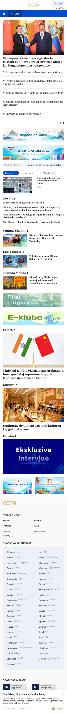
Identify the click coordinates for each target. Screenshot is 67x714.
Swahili (47, 626)
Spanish (47, 621)
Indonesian (20, 647)
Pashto (45, 594)
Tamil (44, 631)
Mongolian (48, 562)
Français (7, 525)
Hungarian (16, 642)
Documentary (40, 530)
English (6, 520)
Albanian (14, 552)
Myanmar (49, 568)
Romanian (48, 599)
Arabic (13, 557)
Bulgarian (16, 573)
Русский (6, 530)
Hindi (12, 637)
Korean (14, 663)
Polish (45, 583)
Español (37, 520)
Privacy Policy (9, 709)
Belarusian (17, 562)
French (14, 610)
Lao (43, 552)
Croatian (15, 583)
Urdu (43, 653)
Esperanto (16, 599)
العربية (36, 525)
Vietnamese (49, 658)
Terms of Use (25, 709)
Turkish (46, 642)
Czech (13, 589)
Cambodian (14, 578)
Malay (48, 557)
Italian (13, 653)
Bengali (13, 568)
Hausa (13, 626)
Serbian (46, 610)
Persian (46, 578)
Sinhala (45, 615)
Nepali (44, 573)
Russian (47, 605)
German (15, 615)
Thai (43, 637)
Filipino (14, 605)
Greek (14, 621)
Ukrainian (49, 647)
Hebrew (13, 631)
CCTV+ (6, 536)
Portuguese (49, 589)
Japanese (15, 658)
